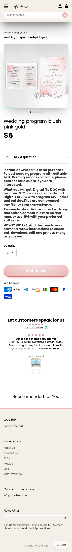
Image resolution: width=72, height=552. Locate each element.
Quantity (9, 245)
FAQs (7, 458)
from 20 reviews (34, 327)
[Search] (65, 15)
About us (9, 448)
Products (19, 32)
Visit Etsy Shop (13, 474)
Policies (8, 463)
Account (60, 6)
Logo (21, 6)
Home (7, 32)
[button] (33, 371)
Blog (6, 469)
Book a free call (13, 426)
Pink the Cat (41, 545)
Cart (66, 6)
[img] (36, 324)
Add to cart (36, 270)
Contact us (11, 453)
